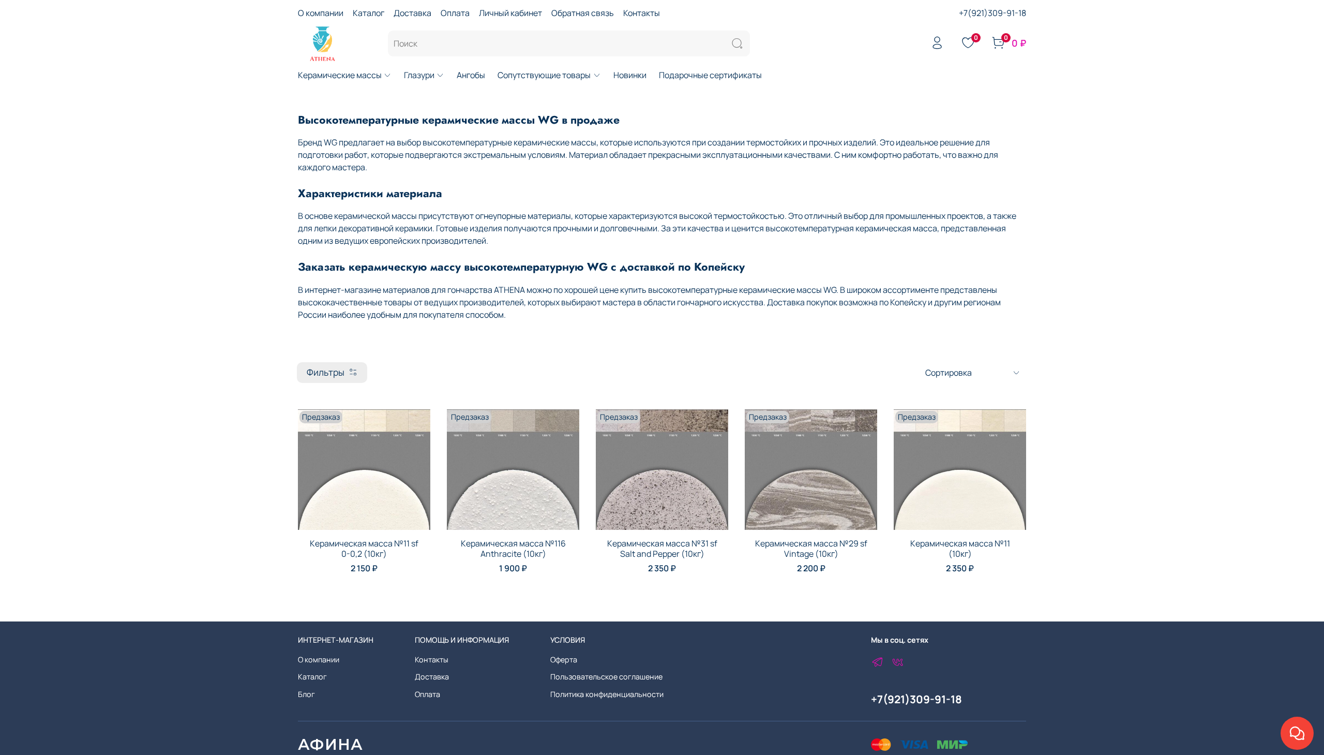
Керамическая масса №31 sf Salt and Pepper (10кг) (662, 548)
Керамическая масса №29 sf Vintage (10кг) (811, 548)
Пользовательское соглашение (606, 677)
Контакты (641, 13)
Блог (306, 694)
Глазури (419, 75)
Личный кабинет (510, 13)
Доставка (412, 13)
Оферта (563, 659)
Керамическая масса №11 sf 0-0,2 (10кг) (364, 548)
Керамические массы (340, 75)
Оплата (455, 13)
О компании (320, 13)
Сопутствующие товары (544, 75)
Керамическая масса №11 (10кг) (960, 548)
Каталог (368, 13)
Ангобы (471, 75)
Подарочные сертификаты (710, 75)
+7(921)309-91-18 (992, 13)
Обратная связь (582, 13)
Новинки (629, 75)
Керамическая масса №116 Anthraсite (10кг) (513, 548)
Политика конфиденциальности (607, 694)
